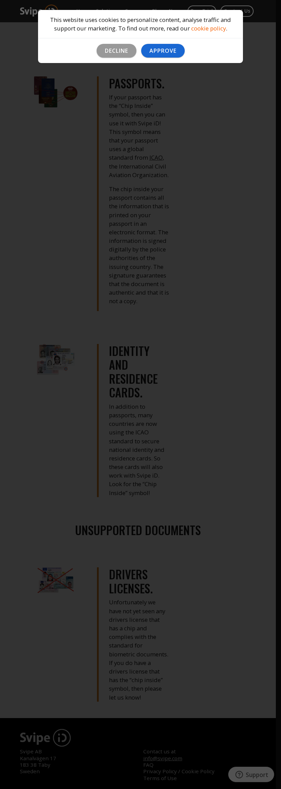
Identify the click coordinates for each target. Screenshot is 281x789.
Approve (162, 50)
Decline (116, 50)
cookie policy (208, 28)
